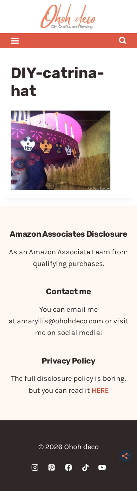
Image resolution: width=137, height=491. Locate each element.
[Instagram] (35, 467)
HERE (100, 390)
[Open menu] (15, 41)
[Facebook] (68, 467)
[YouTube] (102, 467)
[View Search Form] (122, 40)
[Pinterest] (51, 467)
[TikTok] (85, 467)
